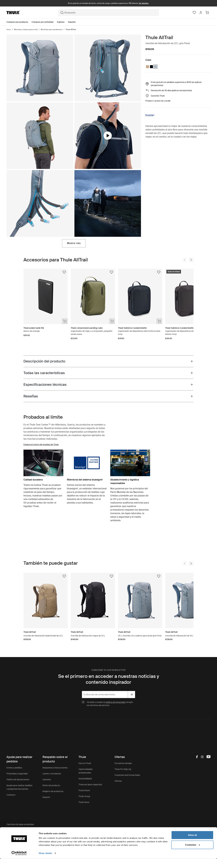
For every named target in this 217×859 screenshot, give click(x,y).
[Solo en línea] (187, 269)
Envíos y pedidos (14, 767)
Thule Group (84, 796)
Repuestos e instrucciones (55, 767)
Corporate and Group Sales (127, 775)
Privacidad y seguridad (17, 773)
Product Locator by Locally (157, 100)
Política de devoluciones (17, 779)
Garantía (47, 779)
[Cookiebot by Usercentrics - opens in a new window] (19, 853)
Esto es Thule (85, 763)
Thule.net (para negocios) (90, 784)
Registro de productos (53, 791)
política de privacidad (115, 702)
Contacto (10, 795)
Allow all (192, 835)
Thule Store (84, 802)
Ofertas (118, 781)
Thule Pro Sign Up (123, 769)
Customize (190, 844)
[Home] (32, 12)
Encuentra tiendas (123, 763)
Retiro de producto (51, 785)
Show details (45, 853)
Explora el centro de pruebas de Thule (41, 444)
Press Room (84, 790)
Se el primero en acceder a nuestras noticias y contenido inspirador (108, 679)
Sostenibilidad (85, 778)
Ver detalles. (144, 3)
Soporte (46, 797)
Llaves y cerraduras (52, 773)
